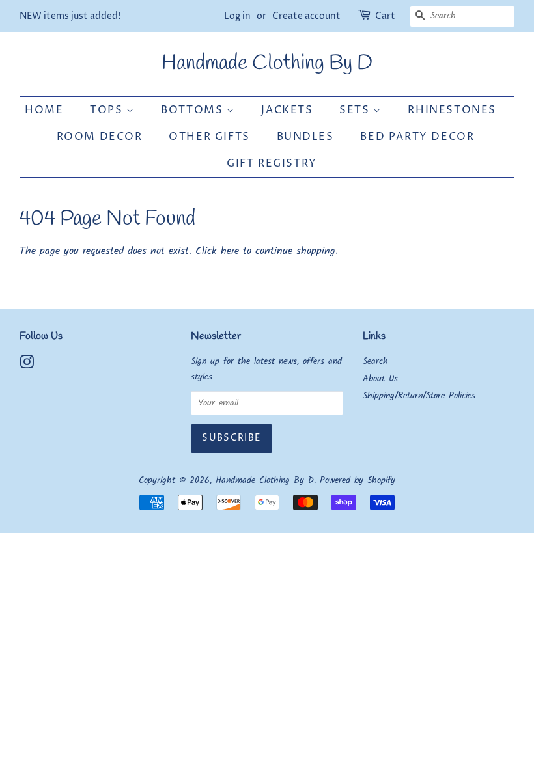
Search (375, 361)
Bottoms (194, 110)
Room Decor (100, 137)
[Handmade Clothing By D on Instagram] (27, 365)
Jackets (287, 110)
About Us (380, 379)
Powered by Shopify (357, 480)
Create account (306, 16)
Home (44, 110)
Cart (385, 16)
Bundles (305, 137)
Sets (356, 110)
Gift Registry (272, 163)
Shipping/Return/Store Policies (419, 396)
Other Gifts (209, 137)
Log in (237, 16)
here (230, 251)
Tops (108, 110)
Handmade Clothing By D (267, 63)
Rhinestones (452, 110)
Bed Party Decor (417, 137)
